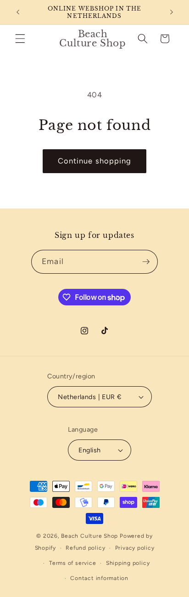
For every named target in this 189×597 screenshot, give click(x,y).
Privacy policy (135, 548)
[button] (20, 39)
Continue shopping (95, 160)
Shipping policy (128, 563)
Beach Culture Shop (89, 536)
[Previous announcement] (18, 12)
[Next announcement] (171, 12)
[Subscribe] (146, 262)
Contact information (99, 578)
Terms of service (72, 563)
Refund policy (85, 548)
